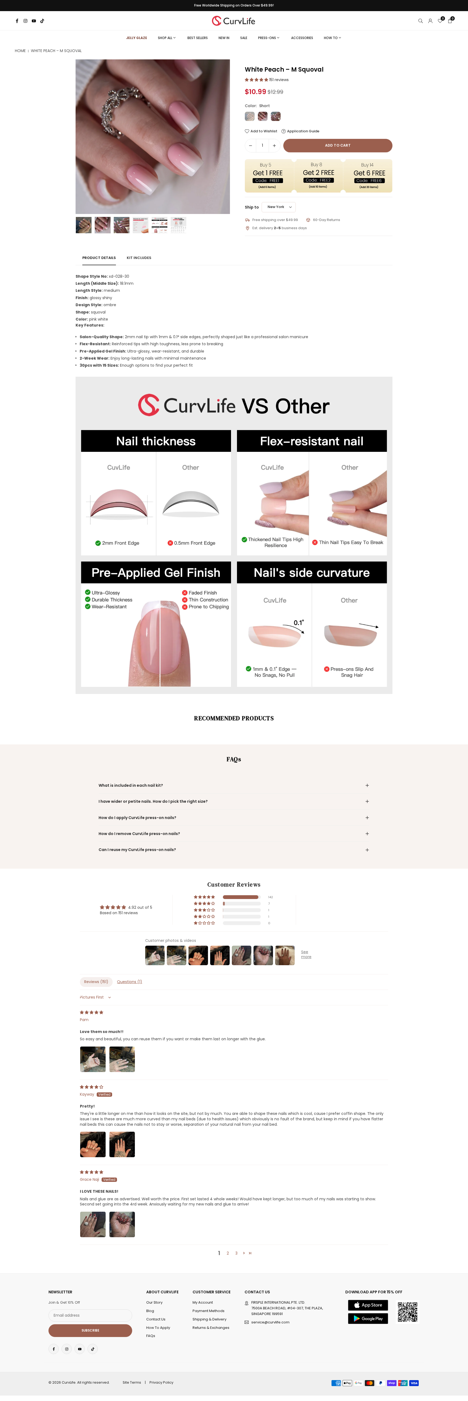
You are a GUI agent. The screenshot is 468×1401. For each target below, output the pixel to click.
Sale (243, 38)
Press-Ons (267, 38)
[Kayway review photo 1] (93, 1144)
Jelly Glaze (136, 38)
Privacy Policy (161, 1382)
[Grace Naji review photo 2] (122, 1224)
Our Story (154, 1302)
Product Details (99, 257)
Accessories (302, 38)
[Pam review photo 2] (122, 1059)
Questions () (129, 981)
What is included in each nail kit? (131, 785)
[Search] (420, 20)
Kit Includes (139, 257)
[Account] (430, 20)
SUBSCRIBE (90, 1330)
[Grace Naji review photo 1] (93, 1224)
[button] (216, 136)
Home (20, 50)
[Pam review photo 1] (93, 1059)
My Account (203, 1302)
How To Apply (158, 1327)
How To (331, 38)
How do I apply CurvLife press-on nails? (137, 817)
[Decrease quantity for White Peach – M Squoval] (250, 145)
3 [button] (236, 1253)
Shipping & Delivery (209, 1319)
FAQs (150, 1335)
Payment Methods (209, 1310)
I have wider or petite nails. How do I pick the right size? (153, 801)
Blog (150, 1310)
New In (224, 38)
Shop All (165, 38)
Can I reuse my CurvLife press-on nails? (137, 849)
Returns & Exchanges (211, 1327)
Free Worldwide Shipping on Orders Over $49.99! (234, 5)
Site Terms (132, 1382)
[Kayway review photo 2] (122, 1144)
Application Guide (303, 131)
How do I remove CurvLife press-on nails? (139, 833)
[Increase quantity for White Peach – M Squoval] (274, 145)
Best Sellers (197, 38)
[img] (91, 1012)
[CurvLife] (235, 20)
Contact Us (155, 1319)
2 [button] (228, 1253)
